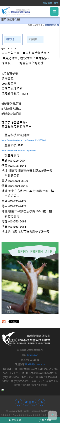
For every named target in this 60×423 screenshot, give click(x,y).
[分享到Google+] (33, 402)
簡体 (56, 2)
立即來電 (16, 420)
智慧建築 (32, 39)
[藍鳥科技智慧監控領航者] (16, 11)
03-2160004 (32, 355)
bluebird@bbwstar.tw (35, 364)
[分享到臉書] (18, 402)
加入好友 (46, 420)
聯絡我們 (47, 2)
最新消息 (10, 39)
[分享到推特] (26, 402)
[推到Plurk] (4, 321)
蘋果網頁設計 (47, 411)
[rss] (41, 402)
